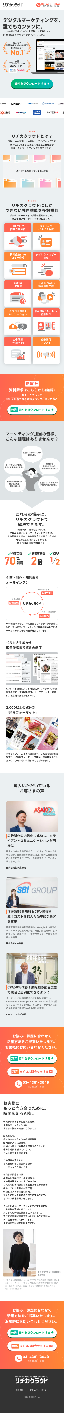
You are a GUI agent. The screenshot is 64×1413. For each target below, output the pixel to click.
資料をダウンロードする (30, 83)
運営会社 (19, 1390)
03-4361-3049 (51, 4)
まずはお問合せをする (30, 1072)
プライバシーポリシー (39, 1390)
